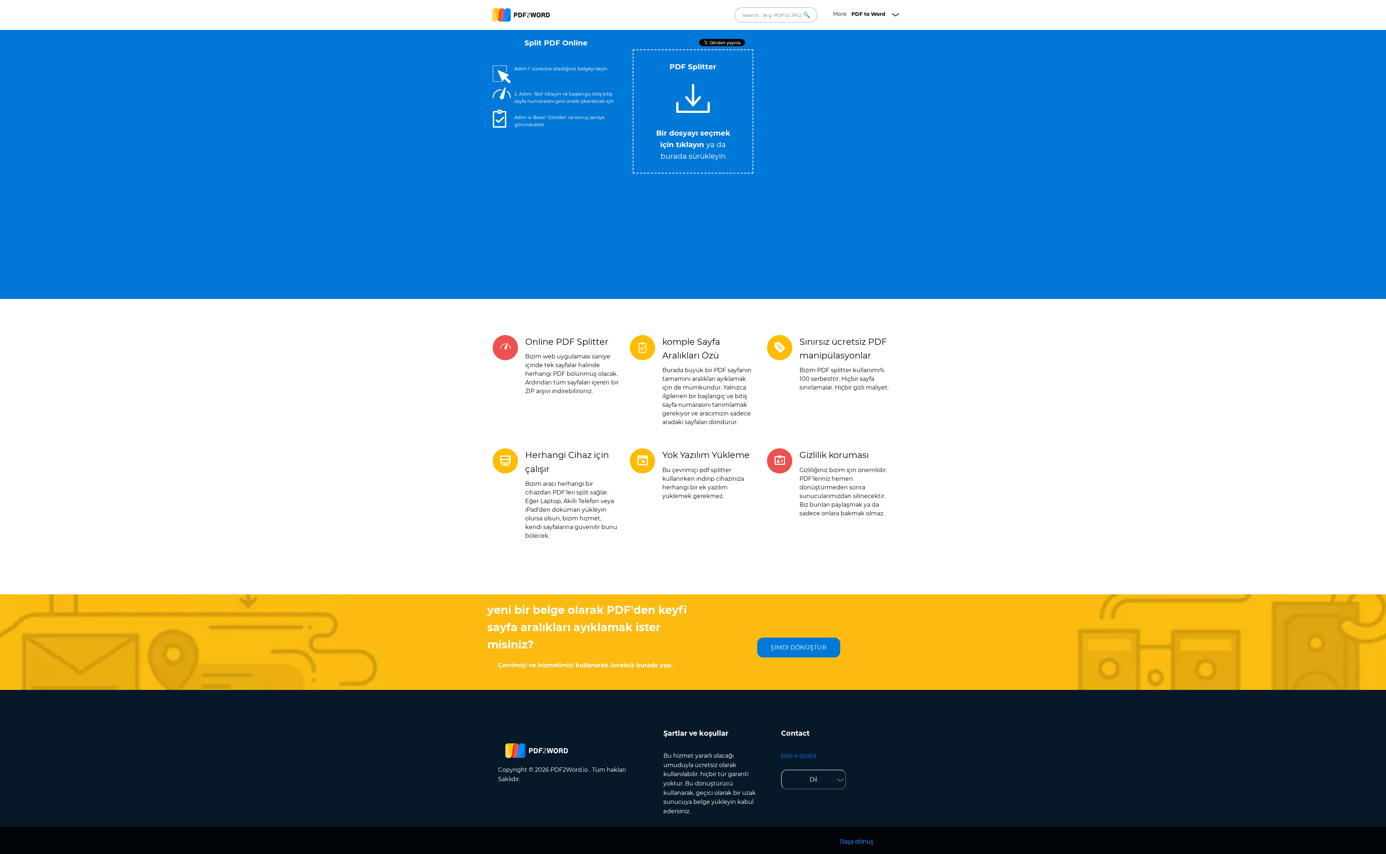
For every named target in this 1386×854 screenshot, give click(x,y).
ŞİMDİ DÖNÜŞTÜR (799, 647)
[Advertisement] (823, 100)
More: (859, 14)
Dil (813, 779)
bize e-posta (798, 755)
